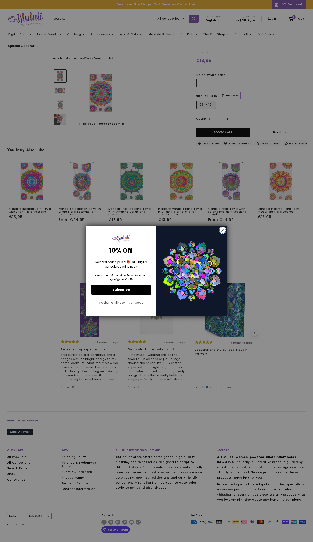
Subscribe (121, 289)
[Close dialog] (222, 230)
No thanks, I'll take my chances (121, 303)
